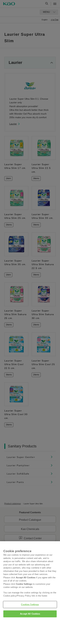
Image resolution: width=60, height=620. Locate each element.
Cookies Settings (30, 604)
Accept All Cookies (30, 614)
